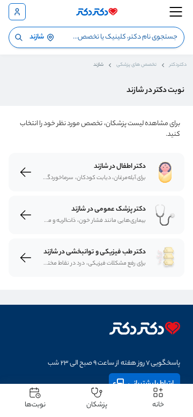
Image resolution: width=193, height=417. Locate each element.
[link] (165, 172)
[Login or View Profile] (17, 11)
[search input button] (18, 37)
